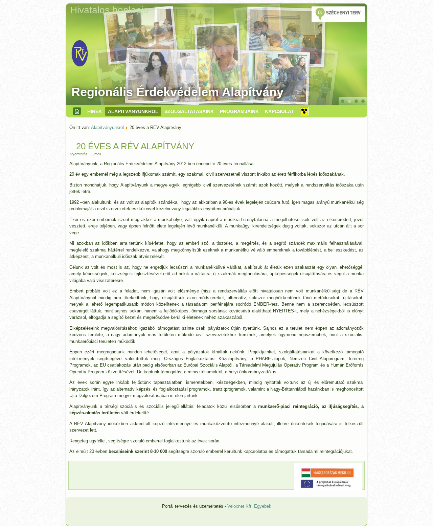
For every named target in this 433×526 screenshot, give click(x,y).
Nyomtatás (79, 154)
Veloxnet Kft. (240, 506)
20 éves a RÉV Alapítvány (135, 146)
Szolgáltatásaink (189, 111)
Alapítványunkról (133, 111)
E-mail (96, 154)
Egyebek (262, 506)
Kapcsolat (279, 111)
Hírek (94, 111)
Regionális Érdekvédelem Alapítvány (177, 92)
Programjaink (239, 111)
